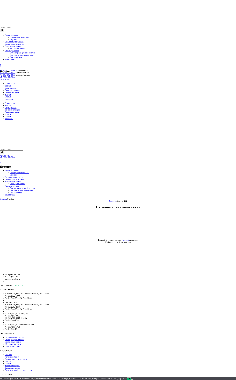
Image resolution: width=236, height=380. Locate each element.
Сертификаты (10, 88)
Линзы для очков (12, 51)
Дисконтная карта (12, 90)
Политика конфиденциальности (18, 370)
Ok (129, 379)
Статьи (8, 97)
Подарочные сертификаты (16, 359)
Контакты (9, 99)
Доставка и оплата (12, 92)
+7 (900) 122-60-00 (7, 70)
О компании (10, 83)
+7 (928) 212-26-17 (7, 73)
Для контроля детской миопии (22, 53)
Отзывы (8, 355)
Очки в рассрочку (12, 346)
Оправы (13, 39)
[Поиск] (2, 30)
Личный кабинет (12, 357)
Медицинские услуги (14, 344)
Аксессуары (10, 59)
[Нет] (132, 379)
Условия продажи (12, 368)
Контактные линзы (13, 46)
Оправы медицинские (14, 42)
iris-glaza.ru (18, 285)
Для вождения (16, 57)
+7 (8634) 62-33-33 (7, 75)
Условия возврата (12, 366)
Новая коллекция (12, 35)
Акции (8, 86)
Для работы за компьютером (22, 55)
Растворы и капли (17, 48)
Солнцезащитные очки (19, 37)
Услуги (8, 95)
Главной (125, 240)
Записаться (4, 79)
